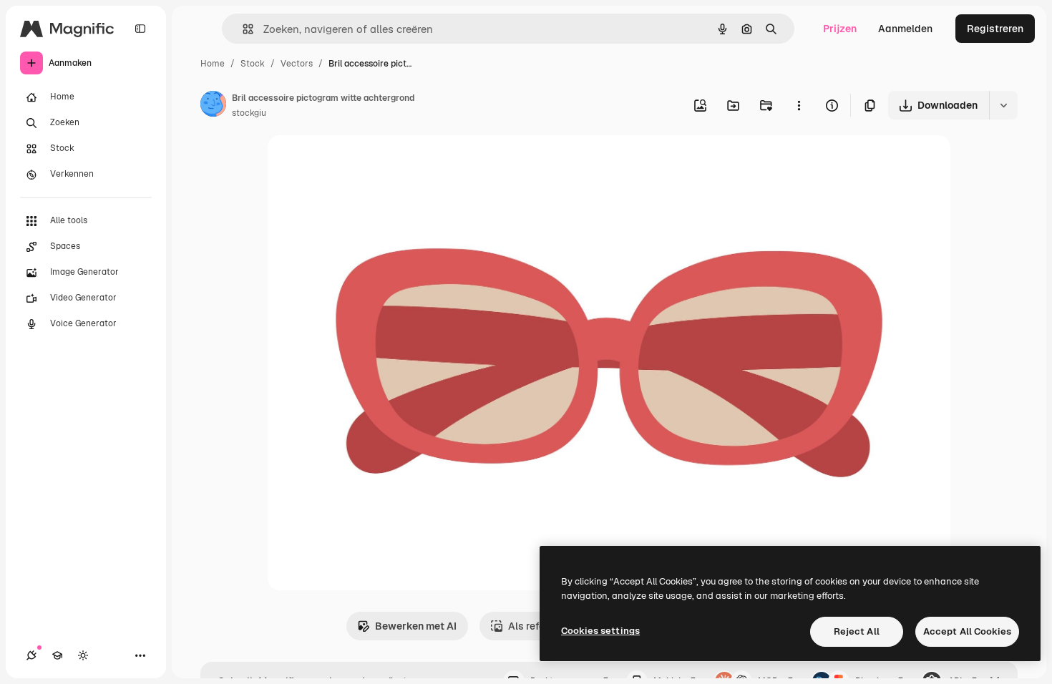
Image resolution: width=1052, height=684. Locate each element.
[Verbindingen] (31, 655)
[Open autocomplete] (242, 29)
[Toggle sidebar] (140, 28)
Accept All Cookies (967, 631)
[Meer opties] (798, 105)
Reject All (857, 631)
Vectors (297, 63)
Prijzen (840, 28)
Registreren (995, 28)
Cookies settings (600, 631)
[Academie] (57, 655)
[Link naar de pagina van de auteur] (213, 106)
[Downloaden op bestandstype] (1003, 105)
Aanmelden (905, 28)
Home (212, 63)
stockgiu (249, 113)
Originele (361, 163)
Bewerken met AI (416, 626)
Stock (252, 63)
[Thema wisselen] (83, 655)
